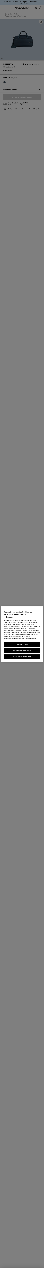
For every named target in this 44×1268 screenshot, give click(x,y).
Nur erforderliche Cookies (22, 650)
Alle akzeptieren (22, 644)
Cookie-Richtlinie (30, 638)
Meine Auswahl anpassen (22, 656)
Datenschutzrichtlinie (10, 638)
